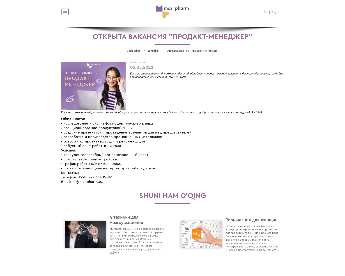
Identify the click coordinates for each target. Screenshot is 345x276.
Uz (282, 12)
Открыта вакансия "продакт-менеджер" (192, 51)
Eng (273, 12)
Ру (265, 12)
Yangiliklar (153, 51)
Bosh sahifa (134, 51)
